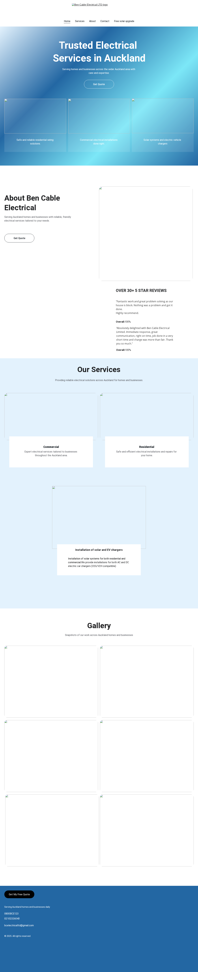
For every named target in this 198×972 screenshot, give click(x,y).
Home (67, 21)
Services (79, 21)
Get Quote (99, 84)
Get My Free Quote (19, 894)
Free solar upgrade (124, 21)
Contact (104, 21)
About (92, 21)
